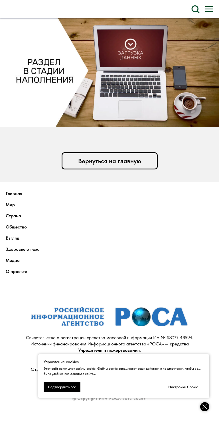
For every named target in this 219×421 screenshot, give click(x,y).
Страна (13, 215)
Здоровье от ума (23, 249)
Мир (10, 204)
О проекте (16, 271)
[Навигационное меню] (209, 9)
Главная (14, 193)
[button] (195, 9)
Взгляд (12, 238)
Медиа (13, 260)
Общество (16, 227)
